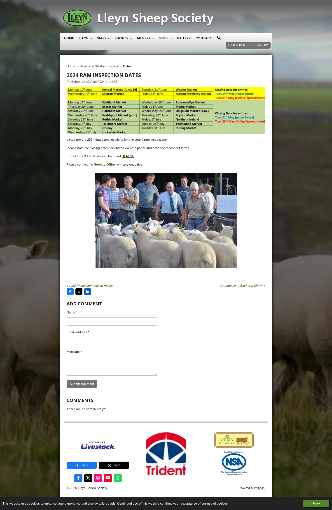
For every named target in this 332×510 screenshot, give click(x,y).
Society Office (105, 164)
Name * (72, 312)
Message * (74, 351)
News (83, 66)
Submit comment (82, 384)
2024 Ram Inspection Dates (111, 66)
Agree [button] (316, 503)
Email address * (78, 332)
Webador (259, 487)
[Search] (219, 37)
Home (71, 66)
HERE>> (128, 156)
